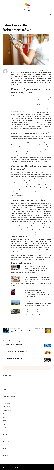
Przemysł (5, 420)
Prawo (5, 417)
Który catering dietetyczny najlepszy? (16, 351)
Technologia (6, 434)
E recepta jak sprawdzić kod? (13, 344)
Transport (6, 438)
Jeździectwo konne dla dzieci (32, 310)
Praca (4, 413)
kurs (17, 185)
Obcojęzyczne (7, 410)
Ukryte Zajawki (7, 445)
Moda (4, 399)
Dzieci (4, 378)
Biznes (4, 371)
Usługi (4, 452)
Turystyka (6, 441)
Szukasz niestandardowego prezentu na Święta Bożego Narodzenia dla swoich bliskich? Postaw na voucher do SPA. (38, 279)
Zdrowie (5, 459)
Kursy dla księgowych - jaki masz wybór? (35, 266)
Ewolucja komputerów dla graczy (33, 290)
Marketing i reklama (9, 396)
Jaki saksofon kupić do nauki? (13, 358)
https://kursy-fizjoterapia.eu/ (43, 112)
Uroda (4, 448)
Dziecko (5, 382)
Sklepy (4, 427)
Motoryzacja (7, 403)
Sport (4, 431)
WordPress (17, 467)
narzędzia (33, 147)
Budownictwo (7, 375)
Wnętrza (5, 455)
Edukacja (5, 385)
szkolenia (16, 82)
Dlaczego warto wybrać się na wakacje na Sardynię (38, 301)
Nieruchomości (7, 406)
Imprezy (5, 392)
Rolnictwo (6, 424)
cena (29, 185)
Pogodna (27, 10)
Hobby (4, 389)
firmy (37, 245)
